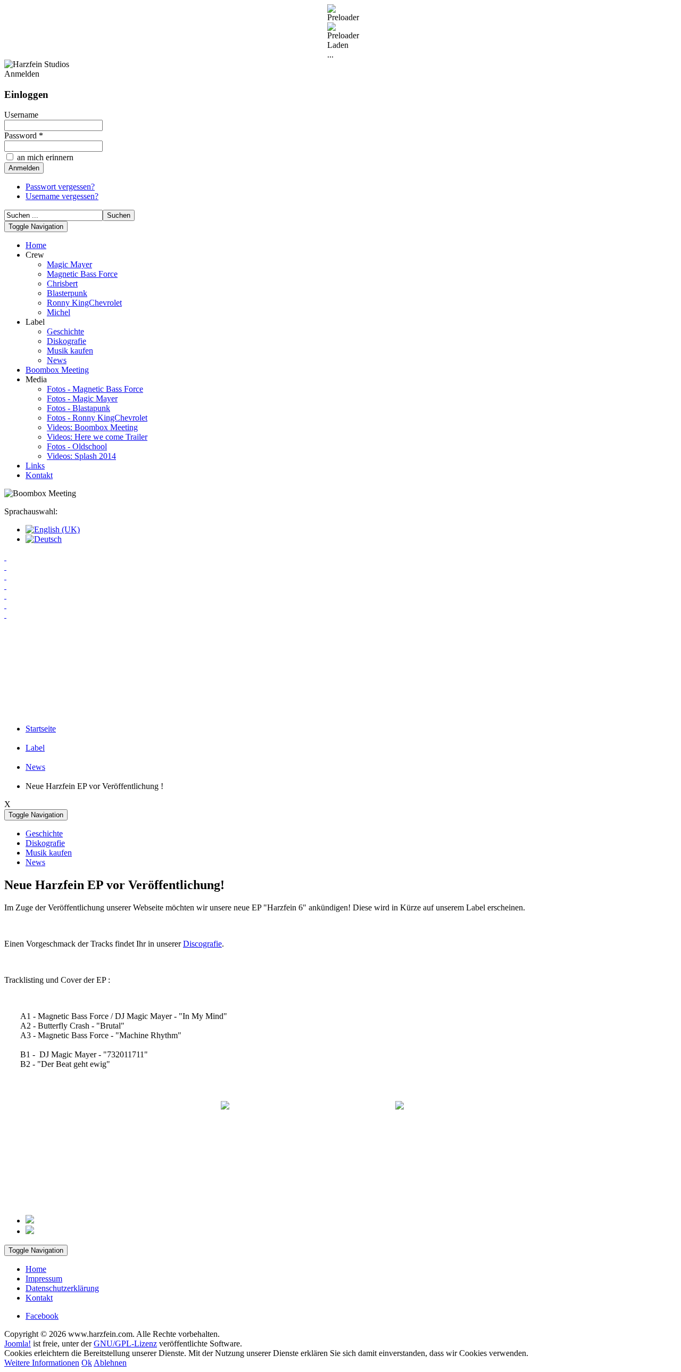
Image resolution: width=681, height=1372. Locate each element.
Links (35, 465)
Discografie (202, 943)
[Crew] (340, 567)
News (57, 360)
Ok (86, 1362)
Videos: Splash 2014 (81, 456)
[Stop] (340, 682)
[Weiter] (30, 1231)
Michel (58, 312)
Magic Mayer (69, 264)
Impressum (44, 1278)
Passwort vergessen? (60, 186)
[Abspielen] (340, 672)
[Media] (340, 596)
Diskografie (66, 341)
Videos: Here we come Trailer (97, 436)
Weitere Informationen (41, 1362)
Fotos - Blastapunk (78, 408)
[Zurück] (340, 691)
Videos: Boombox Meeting (92, 427)
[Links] (340, 605)
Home (36, 245)
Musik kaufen (70, 350)
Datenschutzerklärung (62, 1288)
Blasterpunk (67, 293)
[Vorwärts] (340, 701)
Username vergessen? (62, 196)
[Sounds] (340, 624)
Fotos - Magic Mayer (82, 398)
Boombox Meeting (57, 369)
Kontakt (39, 475)
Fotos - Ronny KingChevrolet (97, 417)
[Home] (340, 557)
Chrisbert (62, 283)
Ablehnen (110, 1362)
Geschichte (65, 331)
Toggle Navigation (36, 227)
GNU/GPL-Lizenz (125, 1343)
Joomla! (17, 1343)
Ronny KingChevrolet (84, 302)
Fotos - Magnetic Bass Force (95, 388)
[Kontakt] (340, 615)
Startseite (41, 728)
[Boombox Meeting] (340, 586)
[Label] (340, 576)
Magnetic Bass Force (82, 273)
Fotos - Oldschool (77, 446)
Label (35, 747)
